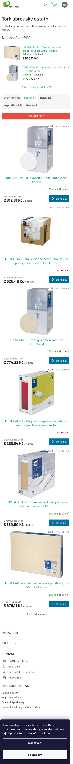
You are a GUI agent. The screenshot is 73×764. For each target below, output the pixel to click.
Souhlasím (35, 755)
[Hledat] (45, 4)
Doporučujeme (12, 98)
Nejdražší (45, 98)
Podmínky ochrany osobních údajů (21, 707)
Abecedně (31, 105)
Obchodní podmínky (13, 702)
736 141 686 (13, 667)
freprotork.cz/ (15, 678)
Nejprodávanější (13, 105)
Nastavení (35, 743)
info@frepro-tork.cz (18, 661)
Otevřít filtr (36, 116)
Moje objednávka (11, 698)
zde (47, 733)
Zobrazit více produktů (34, 87)
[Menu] (64, 4)
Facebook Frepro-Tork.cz (21, 672)
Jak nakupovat (10, 693)
